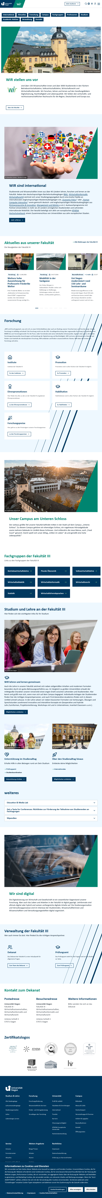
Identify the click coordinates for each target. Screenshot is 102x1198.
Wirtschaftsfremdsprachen (52, 593)
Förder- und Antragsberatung (38, 1110)
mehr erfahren (16, 220)
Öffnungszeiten (80, 1132)
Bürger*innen (33, 1149)
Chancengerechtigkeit (59, 1123)
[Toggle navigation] (99, 4)
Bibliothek (79, 1101)
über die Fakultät (13, 107)
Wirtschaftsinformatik (78, 194)
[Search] (86, 3)
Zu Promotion (62, 373)
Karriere (55, 1119)
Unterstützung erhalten (14, 779)
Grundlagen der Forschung (37, 1114)
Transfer (55, 1114)
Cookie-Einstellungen (58, 1189)
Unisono (8, 1149)
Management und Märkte (48, 205)
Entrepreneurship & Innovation (23, 205)
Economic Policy (69, 200)
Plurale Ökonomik (48, 571)
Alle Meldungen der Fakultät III (86, 242)
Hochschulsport (80, 1110)
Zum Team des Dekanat (17, 965)
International (56, 1110)
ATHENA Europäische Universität (59, 1128)
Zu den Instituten (15, 373)
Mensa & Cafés (80, 1105)
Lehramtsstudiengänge (13, 1105)
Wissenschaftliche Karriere (37, 1105)
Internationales (60, 769)
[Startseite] (14, 1088)
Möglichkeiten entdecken (15, 712)
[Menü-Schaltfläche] (95, 3)
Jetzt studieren (71, 4)
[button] (92, 3)
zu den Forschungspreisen (18, 434)
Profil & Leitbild (57, 1101)
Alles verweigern (75, 1189)
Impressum (31, 1193)
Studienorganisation (12, 1110)
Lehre (7, 1114)
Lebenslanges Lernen (12, 1119)
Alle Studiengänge (11, 1101)
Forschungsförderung (36, 1101)
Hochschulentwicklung (59, 1134)
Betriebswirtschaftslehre (18, 571)
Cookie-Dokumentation (48, 1193)
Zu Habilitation (62, 405)
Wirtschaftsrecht (16, 197)
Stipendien (12, 818)
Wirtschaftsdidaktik (16, 582)
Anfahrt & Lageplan (82, 1119)
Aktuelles (8, 1158)
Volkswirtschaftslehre (85, 571)
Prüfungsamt (11, 769)
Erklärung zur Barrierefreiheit (62, 1158)
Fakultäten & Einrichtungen (61, 1105)
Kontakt (78, 1127)
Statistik (11, 593)
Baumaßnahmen (81, 1123)
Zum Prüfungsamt (63, 965)
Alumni (31, 1158)
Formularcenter (11, 1153)
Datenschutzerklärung (15, 1193)
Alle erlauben (90, 1189)
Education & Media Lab (17, 803)
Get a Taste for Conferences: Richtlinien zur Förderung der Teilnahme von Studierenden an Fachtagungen (48, 810)
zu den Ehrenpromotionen (18, 405)
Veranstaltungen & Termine (84, 1114)
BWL (66, 194)
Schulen (31, 1153)
